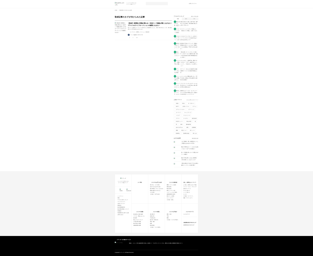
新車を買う (152, 216)
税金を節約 (169, 188)
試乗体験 (194, 127)
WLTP (177, 106)
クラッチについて (121, 201)
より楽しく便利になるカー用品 (189, 184)
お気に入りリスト (193, 3)
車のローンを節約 (170, 196)
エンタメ (185, 194)
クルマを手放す (173, 211)
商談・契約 (152, 221)
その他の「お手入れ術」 (155, 194)
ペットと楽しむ (186, 192)
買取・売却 (169, 214)
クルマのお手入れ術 (156, 182)
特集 (118, 197)
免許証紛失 (194, 118)
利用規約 (119, 210)
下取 (168, 216)
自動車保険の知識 (137, 225)
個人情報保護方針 (121, 207)
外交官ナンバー (179, 121)
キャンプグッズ (187, 112)
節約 (181, 124)
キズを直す (152, 192)
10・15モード (191, 103)
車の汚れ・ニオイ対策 (154, 184)
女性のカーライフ (187, 188)
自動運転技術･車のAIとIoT (189, 222)
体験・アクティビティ (188, 197)
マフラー (178, 118)
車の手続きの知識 (137, 223)
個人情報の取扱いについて (123, 209)
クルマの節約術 (173, 182)
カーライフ (178, 112)
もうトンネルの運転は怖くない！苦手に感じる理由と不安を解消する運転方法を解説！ (188, 78)
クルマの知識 (139, 211)
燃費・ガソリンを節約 (171, 184)
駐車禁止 (178, 133)
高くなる (195, 133)
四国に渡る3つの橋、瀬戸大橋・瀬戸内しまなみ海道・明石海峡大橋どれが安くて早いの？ (189, 23)
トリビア (178, 115)
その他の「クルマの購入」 (155, 227)
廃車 (168, 217)
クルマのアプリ (190, 211)
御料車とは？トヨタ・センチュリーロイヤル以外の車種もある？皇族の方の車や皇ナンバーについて (188, 92)
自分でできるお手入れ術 (155, 186)
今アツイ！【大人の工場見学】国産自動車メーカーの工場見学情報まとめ (188, 70)
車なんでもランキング (138, 219)
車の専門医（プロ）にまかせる (156, 188)
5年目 (183, 103)
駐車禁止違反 (186, 133)
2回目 (177, 103)
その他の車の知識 (137, 221)
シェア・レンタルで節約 (172, 192)
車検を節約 (169, 186)
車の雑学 (135, 217)
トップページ (120, 196)
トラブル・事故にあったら (139, 216)
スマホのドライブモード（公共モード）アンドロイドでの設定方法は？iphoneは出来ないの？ (188, 38)
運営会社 (119, 205)
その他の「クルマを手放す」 (173, 219)
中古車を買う (153, 217)
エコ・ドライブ (170, 197)
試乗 (187, 127)
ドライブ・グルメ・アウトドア (189, 186)
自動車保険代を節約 (171, 194)
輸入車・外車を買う (154, 219)
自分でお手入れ (179, 127)
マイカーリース (186, 115)
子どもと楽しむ (186, 190)
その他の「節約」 (170, 199)
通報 (177, 130)
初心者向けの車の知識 (138, 214)
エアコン (194, 106)
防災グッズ (183, 130)
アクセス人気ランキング (123, 199)
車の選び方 (152, 214)
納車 (151, 223)
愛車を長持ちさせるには (155, 190)
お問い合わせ (120, 214)
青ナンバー (192, 130)
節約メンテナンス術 (171, 190)
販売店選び (152, 225)
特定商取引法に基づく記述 (123, 212)
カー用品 (140, 182)
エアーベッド (191, 109)
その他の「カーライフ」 (188, 196)
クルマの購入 (156, 211)
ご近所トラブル (185, 106)
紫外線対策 (188, 124)
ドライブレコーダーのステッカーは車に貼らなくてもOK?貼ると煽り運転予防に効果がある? (188, 85)
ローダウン (185, 118)
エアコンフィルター (180, 109)
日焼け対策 (188, 121)
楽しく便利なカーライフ (190, 182)
